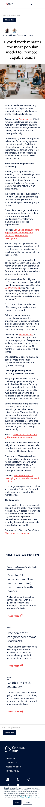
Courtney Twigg (12, 288)
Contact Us (11, 762)
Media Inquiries (13, 766)
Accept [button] (17, 802)
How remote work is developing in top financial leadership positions (22, 478)
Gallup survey (25, 119)
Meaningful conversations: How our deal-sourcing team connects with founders (20, 583)
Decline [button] (27, 802)
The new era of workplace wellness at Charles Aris (21, 637)
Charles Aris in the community (19, 684)
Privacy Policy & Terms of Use (29, 797)
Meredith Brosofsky (13, 35)
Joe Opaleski (28, 35)
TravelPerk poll (26, 334)
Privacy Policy (12, 771)
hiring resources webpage (17, 533)
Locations (10, 758)
